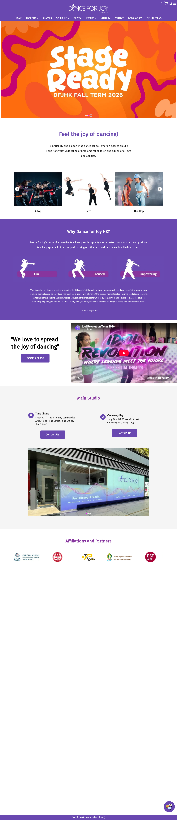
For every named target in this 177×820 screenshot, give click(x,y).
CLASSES (47, 18)
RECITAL (78, 18)
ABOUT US (31, 18)
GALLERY (105, 18)
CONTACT (119, 18)
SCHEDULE (61, 18)
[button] (169, 806)
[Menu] (175, 3)
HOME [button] (18, 18)
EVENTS (90, 18)
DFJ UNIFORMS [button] (154, 18)
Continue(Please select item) (88, 817)
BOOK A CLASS (135, 18)
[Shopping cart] (166, 3)
